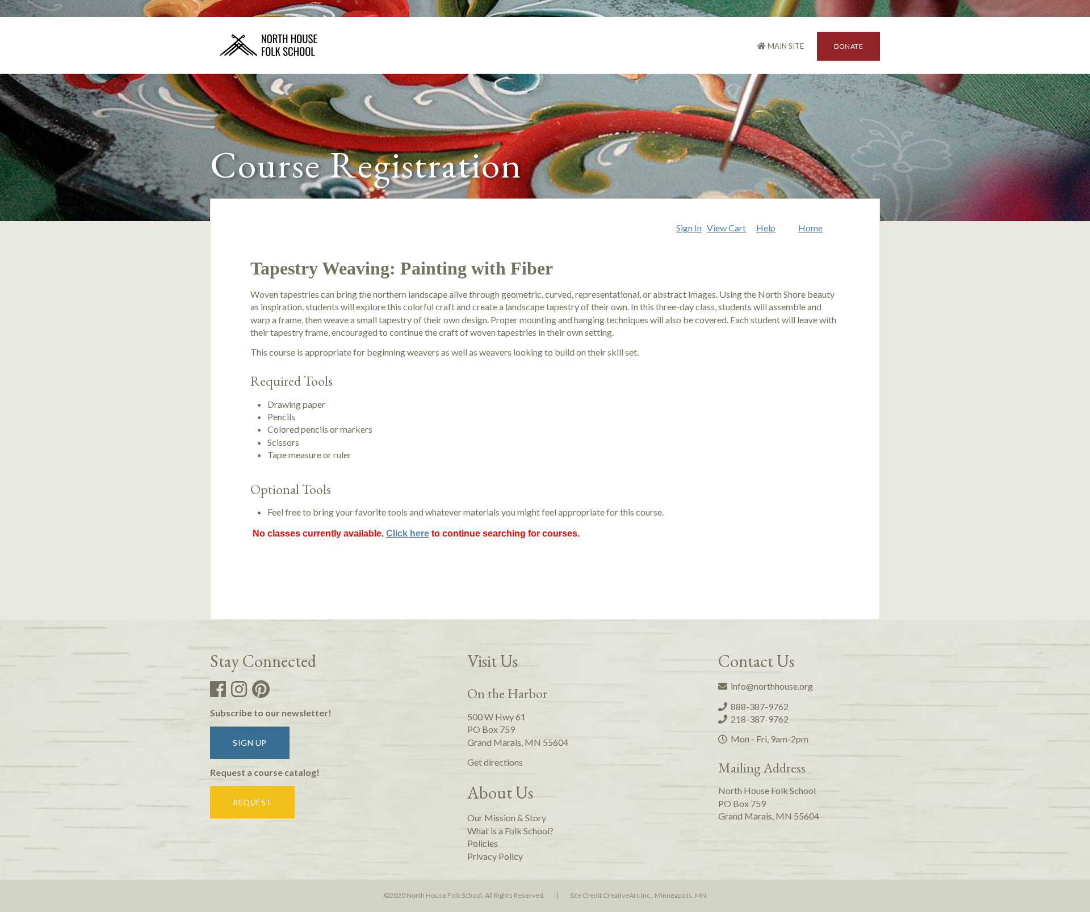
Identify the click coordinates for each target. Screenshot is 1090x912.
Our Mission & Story (506, 817)
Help (765, 227)
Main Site (785, 45)
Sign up (250, 743)
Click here (407, 533)
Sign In (689, 227)
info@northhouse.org (770, 686)
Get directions (495, 762)
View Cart (726, 227)
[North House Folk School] (269, 46)
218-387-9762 (758, 718)
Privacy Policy (495, 856)
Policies (482, 843)
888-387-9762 (758, 706)
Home (810, 227)
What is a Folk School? (510, 830)
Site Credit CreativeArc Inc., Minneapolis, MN (638, 895)
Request (252, 802)
